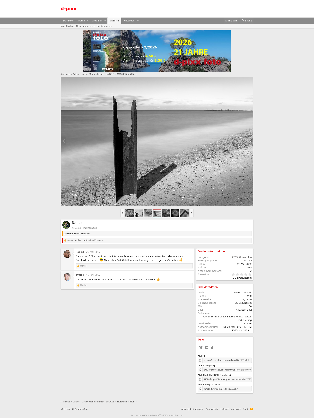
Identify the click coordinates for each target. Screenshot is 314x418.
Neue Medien (67, 26)
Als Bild (201, 355)
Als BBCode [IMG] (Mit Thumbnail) (214, 374)
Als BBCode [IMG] (206, 365)
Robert (80, 251)
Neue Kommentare (85, 26)
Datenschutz (212, 409)
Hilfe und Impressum (230, 409)
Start (245, 409)
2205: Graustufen (242, 257)
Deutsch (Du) (80, 409)
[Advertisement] (193, 8)
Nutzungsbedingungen (192, 409)
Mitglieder (129, 20)
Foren (81, 20)
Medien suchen (104, 26)
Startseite (68, 20)
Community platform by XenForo (157, 415)
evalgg (80, 274)
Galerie (114, 20)
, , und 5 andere (85, 240)
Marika (77, 227)
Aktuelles (97, 20)
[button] (87, 21)
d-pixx (66, 409)
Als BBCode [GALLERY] (208, 384)
